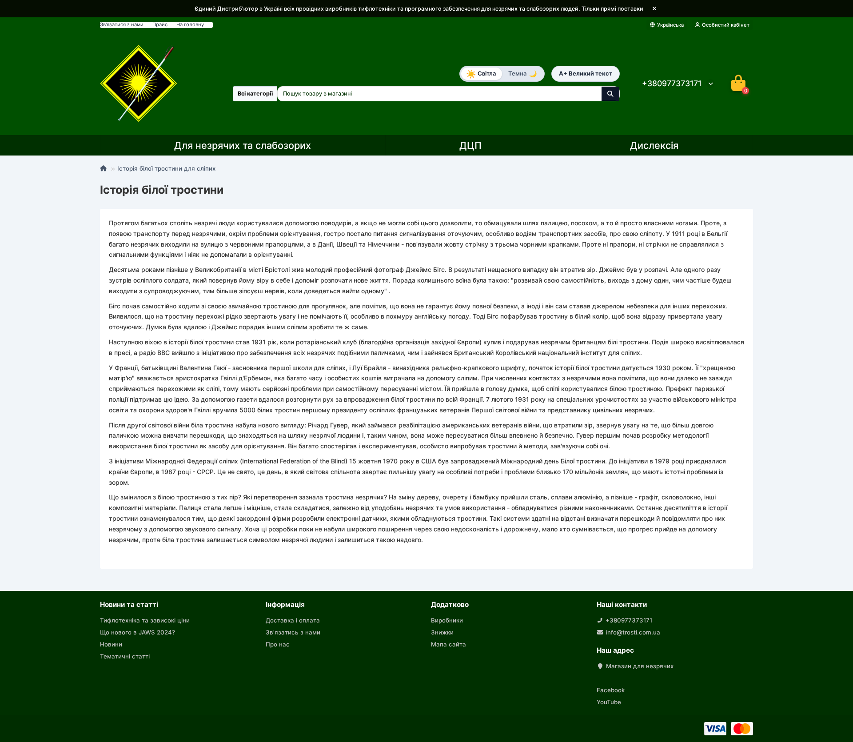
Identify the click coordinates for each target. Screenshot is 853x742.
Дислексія (654, 145)
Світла (481, 73)
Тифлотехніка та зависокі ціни (145, 620)
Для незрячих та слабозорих (242, 145)
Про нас (278, 644)
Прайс (159, 24)
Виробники (447, 620)
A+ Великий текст (585, 73)
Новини (111, 644)
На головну (190, 24)
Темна (522, 73)
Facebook (611, 690)
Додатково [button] (450, 604)
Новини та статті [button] (129, 604)
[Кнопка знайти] (610, 94)
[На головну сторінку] (139, 83)
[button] (654, 8)
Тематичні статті (125, 656)
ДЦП (470, 145)
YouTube (609, 702)
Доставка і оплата (293, 620)
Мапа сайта (448, 644)
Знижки (442, 632)
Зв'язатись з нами (293, 632)
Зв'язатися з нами (121, 24)
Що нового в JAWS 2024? (137, 632)
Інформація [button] (285, 604)
